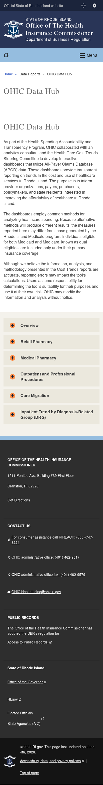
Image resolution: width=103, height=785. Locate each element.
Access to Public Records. (28, 641)
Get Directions (19, 499)
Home (8, 74)
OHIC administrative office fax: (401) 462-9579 (48, 574)
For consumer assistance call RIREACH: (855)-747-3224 (52, 540)
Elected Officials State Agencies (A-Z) (24, 718)
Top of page (29, 772)
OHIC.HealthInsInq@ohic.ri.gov (36, 591)
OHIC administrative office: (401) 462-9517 (46, 557)
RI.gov (13, 699)
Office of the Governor (25, 681)
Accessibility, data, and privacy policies (50, 760)
